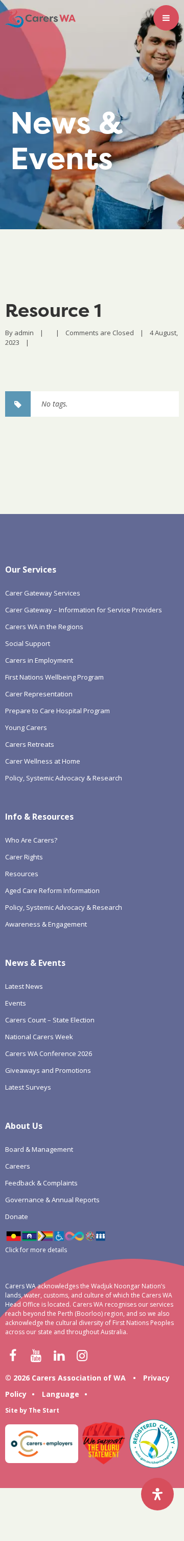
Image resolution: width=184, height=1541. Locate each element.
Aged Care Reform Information (52, 890)
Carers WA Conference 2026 (48, 1053)
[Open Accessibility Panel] (157, 1494)
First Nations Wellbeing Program (54, 677)
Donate (16, 1216)
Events (15, 1003)
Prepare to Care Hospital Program (57, 710)
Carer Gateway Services (42, 593)
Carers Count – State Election (50, 1019)
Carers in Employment (39, 660)
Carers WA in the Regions (44, 626)
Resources (21, 873)
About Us (23, 1125)
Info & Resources (39, 816)
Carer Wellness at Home (42, 761)
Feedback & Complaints (41, 1182)
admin (24, 332)
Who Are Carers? (31, 840)
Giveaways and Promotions (48, 1070)
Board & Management (39, 1149)
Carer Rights (24, 856)
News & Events (35, 962)
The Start (44, 1410)
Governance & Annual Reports (52, 1199)
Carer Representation (39, 693)
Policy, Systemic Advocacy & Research (63, 777)
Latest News (24, 986)
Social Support (27, 643)
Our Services (30, 569)
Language (60, 1394)
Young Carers (26, 727)
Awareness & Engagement (46, 924)
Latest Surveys (28, 1087)
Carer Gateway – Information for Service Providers (83, 609)
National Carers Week (39, 1036)
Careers (17, 1166)
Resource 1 (53, 310)
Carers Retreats (29, 744)
